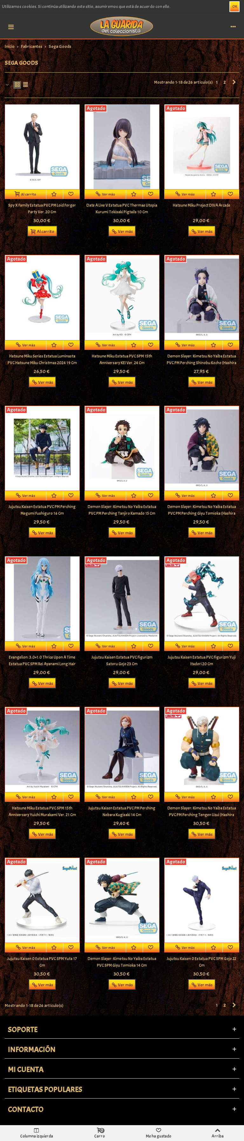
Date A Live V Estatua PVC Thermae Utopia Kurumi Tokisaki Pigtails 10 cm (121, 209)
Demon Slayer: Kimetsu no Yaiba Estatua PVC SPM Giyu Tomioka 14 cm (122, 962)
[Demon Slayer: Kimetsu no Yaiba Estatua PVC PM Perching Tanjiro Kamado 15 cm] (122, 448)
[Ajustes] (233, 26)
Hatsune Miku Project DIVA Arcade (201, 205)
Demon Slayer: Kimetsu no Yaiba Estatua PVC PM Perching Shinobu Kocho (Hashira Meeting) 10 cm (201, 363)
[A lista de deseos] (54, 194)
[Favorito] (71, 194)
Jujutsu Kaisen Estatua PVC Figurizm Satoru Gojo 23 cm (122, 661)
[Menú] (11, 26)
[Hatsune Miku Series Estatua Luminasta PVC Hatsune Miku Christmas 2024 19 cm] (42, 297)
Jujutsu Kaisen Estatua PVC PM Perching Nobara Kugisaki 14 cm (121, 811)
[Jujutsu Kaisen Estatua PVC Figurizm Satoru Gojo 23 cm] (122, 598)
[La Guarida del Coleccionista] (122, 26)
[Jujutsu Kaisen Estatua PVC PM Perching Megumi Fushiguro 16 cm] (42, 448)
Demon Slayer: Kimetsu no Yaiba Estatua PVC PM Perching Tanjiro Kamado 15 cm (122, 510)
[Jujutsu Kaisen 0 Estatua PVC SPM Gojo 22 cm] (201, 900)
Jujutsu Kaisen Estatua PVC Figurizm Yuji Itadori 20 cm (202, 661)
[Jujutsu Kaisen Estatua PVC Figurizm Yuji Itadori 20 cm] (201, 598)
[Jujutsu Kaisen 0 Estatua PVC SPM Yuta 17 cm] (42, 900)
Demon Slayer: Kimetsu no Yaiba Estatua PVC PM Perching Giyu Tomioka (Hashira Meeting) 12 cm (201, 513)
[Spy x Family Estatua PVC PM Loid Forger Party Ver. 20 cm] (42, 147)
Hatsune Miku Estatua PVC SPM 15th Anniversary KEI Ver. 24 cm (122, 359)
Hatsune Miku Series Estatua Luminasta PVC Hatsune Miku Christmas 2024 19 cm (42, 359)
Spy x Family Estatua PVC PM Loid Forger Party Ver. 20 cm (42, 209)
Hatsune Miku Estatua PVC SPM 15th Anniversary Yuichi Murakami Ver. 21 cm (42, 811)
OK (234, 6)
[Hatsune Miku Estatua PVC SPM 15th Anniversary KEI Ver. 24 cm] (122, 297)
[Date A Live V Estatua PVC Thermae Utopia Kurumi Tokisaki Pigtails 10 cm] (122, 147)
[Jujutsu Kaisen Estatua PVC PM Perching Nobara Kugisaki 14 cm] (122, 749)
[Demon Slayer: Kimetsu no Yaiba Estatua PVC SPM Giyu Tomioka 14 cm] (122, 900)
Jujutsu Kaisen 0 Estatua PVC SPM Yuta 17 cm (42, 962)
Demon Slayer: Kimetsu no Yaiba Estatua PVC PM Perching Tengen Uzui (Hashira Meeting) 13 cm (201, 815)
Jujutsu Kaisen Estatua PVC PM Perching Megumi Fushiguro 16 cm (42, 510)
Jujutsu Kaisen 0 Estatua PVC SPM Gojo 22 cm (201, 962)
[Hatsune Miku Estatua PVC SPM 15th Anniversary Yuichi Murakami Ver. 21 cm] (42, 749)
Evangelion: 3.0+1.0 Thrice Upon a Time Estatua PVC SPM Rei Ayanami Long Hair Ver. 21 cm (42, 664)
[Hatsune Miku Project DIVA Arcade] (201, 147)
